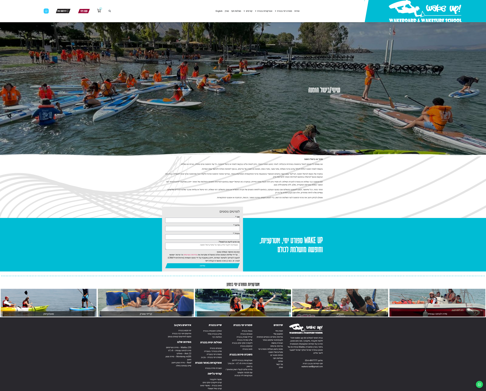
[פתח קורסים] (244, 11)
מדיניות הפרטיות (190, 254)
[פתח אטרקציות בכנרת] (256, 11)
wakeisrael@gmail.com (312, 366)
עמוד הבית (187, 89)
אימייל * (236, 233)
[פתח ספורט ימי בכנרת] (276, 11)
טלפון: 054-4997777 (314, 360)
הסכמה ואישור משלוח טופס (228, 252)
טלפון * (236, 225)
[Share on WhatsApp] (479, 384)
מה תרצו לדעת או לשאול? (229, 242)
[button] (110, 11)
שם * (237, 217)
